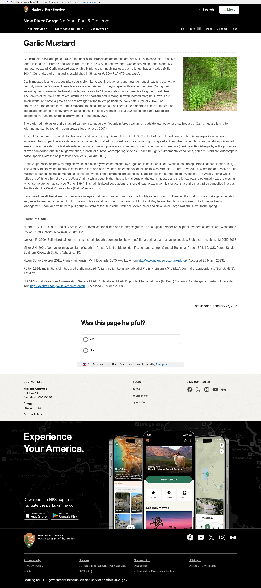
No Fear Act (142, 560)
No (91, 350)
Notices (84, 560)
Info (182, 28)
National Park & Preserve (66, 20)
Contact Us (32, 414)
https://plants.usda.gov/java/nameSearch (57, 286)
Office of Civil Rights (202, 566)
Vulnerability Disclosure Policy (154, 571)
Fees (234, 28)
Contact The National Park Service (102, 566)
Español (140, 402)
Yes (92, 339)
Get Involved (98, 28)
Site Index (141, 395)
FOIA (27, 571)
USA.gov (195, 560)
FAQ (137, 388)
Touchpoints (162, 364)
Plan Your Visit (36, 28)
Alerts (194, 28)
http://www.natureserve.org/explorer (162, 260)
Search (208, 9)
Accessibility (32, 560)
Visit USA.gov (116, 580)
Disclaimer (141, 566)
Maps (209, 28)
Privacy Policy (33, 566)
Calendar (222, 28)
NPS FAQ (85, 571)
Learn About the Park (67, 28)
